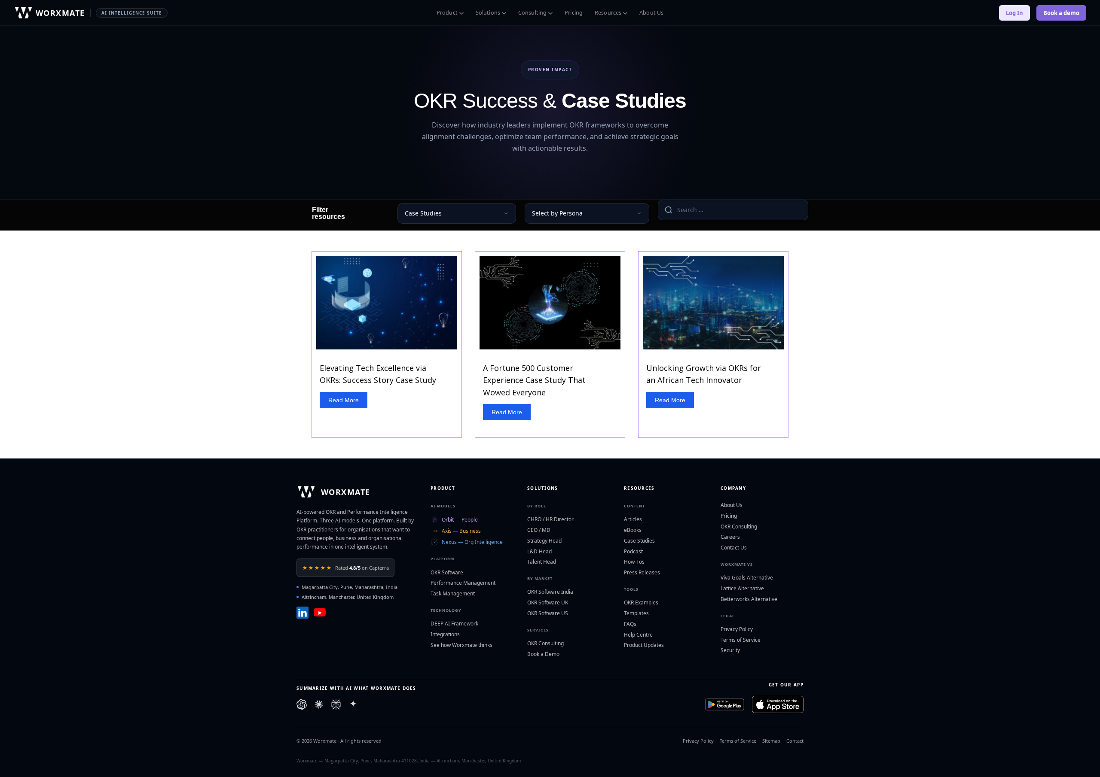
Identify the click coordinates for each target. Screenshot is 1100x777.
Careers (730, 536)
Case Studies (639, 540)
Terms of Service (741, 639)
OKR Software (447, 572)
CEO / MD (538, 530)
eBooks (633, 530)
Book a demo (1061, 13)
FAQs (630, 624)
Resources (608, 12)
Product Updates (644, 645)
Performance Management (463, 582)
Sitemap (771, 741)
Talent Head (541, 561)
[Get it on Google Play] (725, 704)
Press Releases (642, 572)
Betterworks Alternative (749, 599)
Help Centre (638, 634)
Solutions (488, 12)
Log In (1014, 13)
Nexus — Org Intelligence (472, 542)
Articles (633, 519)
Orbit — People (460, 519)
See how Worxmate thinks (461, 645)
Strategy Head (544, 540)
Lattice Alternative (742, 588)
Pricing (574, 12)
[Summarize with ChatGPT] (301, 704)
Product (447, 12)
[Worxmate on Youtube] (320, 613)
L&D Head (539, 551)
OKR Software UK (547, 602)
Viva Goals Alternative (747, 577)
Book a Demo (543, 654)
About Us (651, 12)
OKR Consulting (545, 643)
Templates (636, 613)
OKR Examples (641, 602)
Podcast (633, 551)
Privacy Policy (737, 629)
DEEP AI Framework (454, 623)
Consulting (532, 12)
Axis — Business (461, 530)
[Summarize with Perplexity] (336, 704)
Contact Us (734, 547)
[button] (343, 400)
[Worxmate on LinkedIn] (302, 613)
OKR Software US (547, 613)
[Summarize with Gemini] (353, 704)
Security (730, 650)
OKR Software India (550, 591)
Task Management (453, 593)
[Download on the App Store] (778, 704)
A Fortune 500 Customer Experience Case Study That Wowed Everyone (534, 380)
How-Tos (634, 561)
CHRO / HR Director (550, 519)
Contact (795, 741)
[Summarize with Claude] (319, 704)
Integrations (445, 634)
